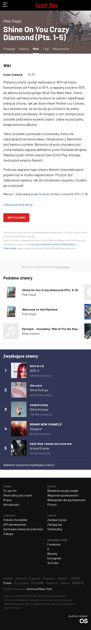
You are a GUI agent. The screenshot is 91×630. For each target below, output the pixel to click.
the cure (36, 385)
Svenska (51, 583)
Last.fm (47, 5)
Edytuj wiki (16, 217)
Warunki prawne (14, 603)
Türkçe (64, 583)
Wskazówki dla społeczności (66, 500)
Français (49, 578)
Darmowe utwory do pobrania (23, 529)
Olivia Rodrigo (39, 390)
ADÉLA (34, 370)
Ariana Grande (39, 448)
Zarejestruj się (56, 520)
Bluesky (52, 553)
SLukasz (44, 194)
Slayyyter (36, 429)
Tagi (46, 49)
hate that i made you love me (51, 443)
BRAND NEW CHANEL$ (46, 424)
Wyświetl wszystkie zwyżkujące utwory (28, 465)
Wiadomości (61, 49)
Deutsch (21, 578)
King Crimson (31, 333)
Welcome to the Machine (39, 309)
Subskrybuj (54, 529)
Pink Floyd (29, 294)
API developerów (14, 524)
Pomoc (52, 504)
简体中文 (78, 583)
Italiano (63, 578)
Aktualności (11, 504)
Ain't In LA (37, 366)
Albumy (24, 49)
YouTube (52, 563)
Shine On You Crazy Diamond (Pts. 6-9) (50, 290)
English (8, 578)
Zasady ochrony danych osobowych (51, 599)
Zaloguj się (54, 524)
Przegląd (9, 49)
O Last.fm (10, 490)
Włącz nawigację (5, 5)
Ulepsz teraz (62, 266)
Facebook (54, 544)
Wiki (37, 49)
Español (34, 578)
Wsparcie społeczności (62, 495)
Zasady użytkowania (16, 599)
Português (21, 583)
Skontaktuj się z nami (17, 495)
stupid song (39, 405)
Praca (7, 500)
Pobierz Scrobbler (15, 520)
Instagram (54, 558)
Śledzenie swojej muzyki (62, 490)
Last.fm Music (12, 607)
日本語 (75, 578)
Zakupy (8, 534)
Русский (37, 583)
